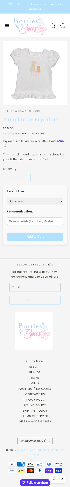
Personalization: (20, 211)
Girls (35, 383)
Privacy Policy (35, 400)
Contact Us (35, 394)
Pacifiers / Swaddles (35, 389)
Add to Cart (35, 236)
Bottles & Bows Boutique (32, 450)
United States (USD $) (33, 441)
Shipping (8, 133)
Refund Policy (35, 405)
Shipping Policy (35, 411)
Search (35, 367)
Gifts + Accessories (35, 421)
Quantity (10, 169)
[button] (7, 25)
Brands (35, 372)
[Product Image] (35, 73)
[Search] (52, 25)
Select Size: (16, 191)
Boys (35, 378)
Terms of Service (35, 416)
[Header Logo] (29, 25)
